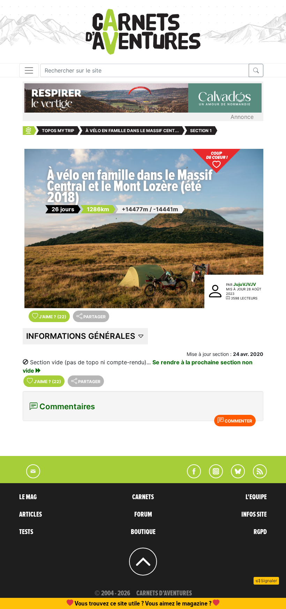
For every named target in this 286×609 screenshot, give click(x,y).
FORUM (143, 514)
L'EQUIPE (256, 497)
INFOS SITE (254, 514)
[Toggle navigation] (29, 70)
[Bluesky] (234, 476)
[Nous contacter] (29, 476)
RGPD (260, 531)
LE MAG (28, 497)
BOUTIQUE (143, 531)
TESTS (26, 531)
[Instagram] (213, 476)
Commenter (238, 421)
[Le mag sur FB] (191, 476)
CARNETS (143, 497)
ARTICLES (30, 514)
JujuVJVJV (244, 284)
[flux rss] (256, 476)
